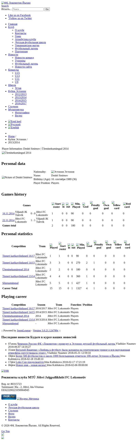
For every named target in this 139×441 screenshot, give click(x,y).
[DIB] (5, 370)
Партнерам (21, 51)
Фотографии (22, 112)
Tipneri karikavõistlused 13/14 (18, 276)
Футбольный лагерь (26, 48)
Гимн (18, 36)
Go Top (5, 431)
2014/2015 (20, 100)
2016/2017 (20, 103)
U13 (17, 75)
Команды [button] (13, 69)
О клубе (19, 30)
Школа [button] (12, 85)
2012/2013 (20, 94)
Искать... (6, 9)
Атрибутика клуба (25, 39)
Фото (11, 413)
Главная (12, 24)
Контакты (20, 33)
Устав (18, 88)
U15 (17, 72)
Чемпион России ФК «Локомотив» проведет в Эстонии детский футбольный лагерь (66, 343)
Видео (18, 115)
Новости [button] (13, 54)
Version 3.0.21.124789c (45, 330)
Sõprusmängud (10, 283)
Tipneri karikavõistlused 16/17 (18, 255)
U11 (17, 79)
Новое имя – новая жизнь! (31, 365)
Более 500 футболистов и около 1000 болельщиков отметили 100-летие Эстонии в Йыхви (68, 355)
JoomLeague (24, 330)
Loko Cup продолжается (30, 362)
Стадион (13, 106)
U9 (16, 82)
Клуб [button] (11, 27)
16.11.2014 (8, 213)
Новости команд (24, 57)
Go (47, 9)
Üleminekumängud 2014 (15, 269)
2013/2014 (20, 97)
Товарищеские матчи (27, 45)
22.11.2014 (8, 220)
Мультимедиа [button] (16, 109)
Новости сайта (23, 66)
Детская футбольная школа (30, 42)
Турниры (20, 60)
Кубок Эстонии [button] (17, 91)
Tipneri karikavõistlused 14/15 (18, 262)
